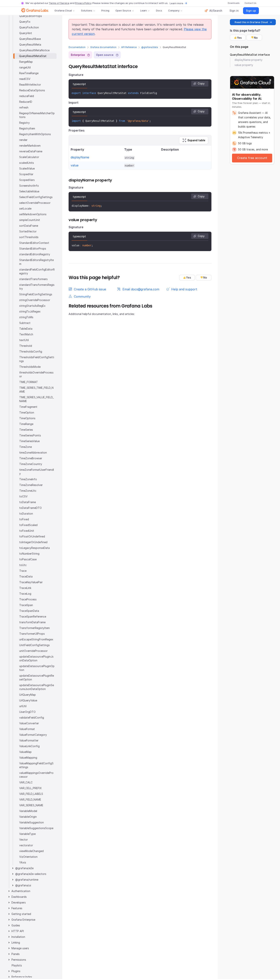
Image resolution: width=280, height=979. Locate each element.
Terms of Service (59, 3)
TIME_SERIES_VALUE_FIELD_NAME (36, 399)
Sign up (251, 10)
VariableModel (28, 811)
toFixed (24, 519)
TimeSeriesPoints (30, 435)
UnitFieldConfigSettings (34, 645)
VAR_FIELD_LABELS (31, 793)
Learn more (176, 3)
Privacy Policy (83, 3)
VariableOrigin (28, 816)
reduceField (26, 96)
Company (173, 10)
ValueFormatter (28, 740)
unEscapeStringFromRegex (36, 639)
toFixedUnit (26, 530)
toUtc (23, 565)
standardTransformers (33, 279)
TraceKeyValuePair (31, 582)
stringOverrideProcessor (34, 300)
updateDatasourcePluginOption (36, 667)
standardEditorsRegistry (34, 254)
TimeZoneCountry (30, 464)
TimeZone (25, 446)
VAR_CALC (26, 782)
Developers (18, 902)
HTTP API (17, 931)
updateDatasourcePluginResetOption (36, 677)
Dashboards (19, 896)
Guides (15, 925)
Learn (143, 10)
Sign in (234, 10)
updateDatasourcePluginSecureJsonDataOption (36, 687)
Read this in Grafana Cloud (251, 22)
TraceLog (25, 593)
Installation (18, 936)
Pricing (105, 10)
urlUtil (22, 706)
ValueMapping (28, 757)
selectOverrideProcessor (34, 202)
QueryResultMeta (30, 44)
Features (16, 908)
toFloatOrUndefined (32, 536)
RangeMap (26, 61)
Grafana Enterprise (23, 919)
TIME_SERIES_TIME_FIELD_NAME (36, 389)
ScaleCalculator (29, 157)
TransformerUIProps (32, 633)
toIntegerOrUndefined (33, 542)
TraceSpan (26, 605)
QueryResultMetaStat (32, 56)
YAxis (22, 862)
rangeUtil (25, 67)
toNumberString (29, 553)
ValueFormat (27, 729)
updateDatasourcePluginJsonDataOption (36, 658)
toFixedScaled (28, 525)
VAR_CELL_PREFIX (30, 788)
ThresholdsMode (30, 366)
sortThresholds (28, 237)
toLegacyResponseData (34, 547)
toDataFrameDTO (30, 507)
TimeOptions (27, 418)
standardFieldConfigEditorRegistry (37, 271)
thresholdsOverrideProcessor (36, 374)
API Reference (129, 47)
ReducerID (25, 101)
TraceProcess (28, 599)
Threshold (25, 345)
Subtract (24, 322)
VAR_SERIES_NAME (31, 805)
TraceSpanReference (32, 616)
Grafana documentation (103, 47)
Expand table (196, 140)
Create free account (252, 158)
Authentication (20, 891)
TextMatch (26, 334)
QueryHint (25, 33)
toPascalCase (28, 559)
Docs (159, 10)
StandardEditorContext (34, 242)
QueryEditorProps (30, 16)
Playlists (17, 965)
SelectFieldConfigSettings (36, 197)
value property (243, 65)
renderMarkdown (30, 145)
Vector (23, 839)
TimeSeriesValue (29, 441)
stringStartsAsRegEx (32, 305)
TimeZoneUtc (27, 490)
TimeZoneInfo (28, 479)
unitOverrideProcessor (33, 650)
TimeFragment (28, 406)
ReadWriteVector (30, 84)
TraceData (26, 576)
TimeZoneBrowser (30, 458)
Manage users (20, 948)
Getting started (21, 914)
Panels (15, 954)
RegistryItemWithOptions (35, 134)
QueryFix (24, 21)
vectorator (26, 845)
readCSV (24, 78)
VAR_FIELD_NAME (30, 799)
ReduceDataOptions (32, 90)
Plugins (15, 971)
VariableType (27, 833)
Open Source (123, 10)
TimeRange (26, 424)
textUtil (24, 340)
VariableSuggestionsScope (36, 828)
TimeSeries (26, 429)
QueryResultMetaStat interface (250, 54)
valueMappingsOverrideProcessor (36, 774)
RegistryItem (27, 128)
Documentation (77, 47)
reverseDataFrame (30, 151)
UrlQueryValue (28, 700)
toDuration (26, 513)
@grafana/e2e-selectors (30, 873)
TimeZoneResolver (31, 485)
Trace (22, 570)
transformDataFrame (32, 622)
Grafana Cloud (63, 10)
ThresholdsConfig (30, 351)
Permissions (18, 959)
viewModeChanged (31, 851)
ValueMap (25, 751)
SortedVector (28, 231)
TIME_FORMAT (28, 382)
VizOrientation (28, 856)
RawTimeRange (28, 73)
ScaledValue (27, 168)
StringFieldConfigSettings (35, 294)
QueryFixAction (29, 27)
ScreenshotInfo (29, 185)
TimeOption (26, 412)
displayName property (248, 59)
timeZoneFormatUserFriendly (36, 471)
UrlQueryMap (27, 694)
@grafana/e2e (24, 868)
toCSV (23, 496)
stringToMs (26, 317)
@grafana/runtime (26, 879)
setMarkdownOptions (32, 214)
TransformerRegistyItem (34, 628)
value (74, 165)
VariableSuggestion (31, 822)
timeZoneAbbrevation (33, 452)
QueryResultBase (30, 38)
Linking (15, 942)
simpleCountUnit (29, 220)
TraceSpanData (29, 610)
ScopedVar (26, 174)
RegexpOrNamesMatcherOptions (37, 115)
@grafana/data (149, 47)
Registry (24, 122)
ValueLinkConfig (29, 746)
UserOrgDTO (27, 711)
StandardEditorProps (32, 248)
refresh (23, 107)
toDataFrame (27, 502)
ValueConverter (29, 723)
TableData (25, 328)
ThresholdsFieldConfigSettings (36, 359)
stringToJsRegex (30, 311)
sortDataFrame (28, 225)
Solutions (86, 10)
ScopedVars (27, 180)
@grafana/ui (23, 885)
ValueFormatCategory (33, 734)
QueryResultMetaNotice (34, 50)
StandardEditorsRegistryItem (36, 261)
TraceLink (25, 587)
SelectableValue (29, 191)
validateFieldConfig (31, 717)
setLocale (25, 208)
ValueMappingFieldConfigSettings (36, 765)
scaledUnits (26, 162)
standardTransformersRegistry (36, 286)
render (23, 139)
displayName (80, 157)
